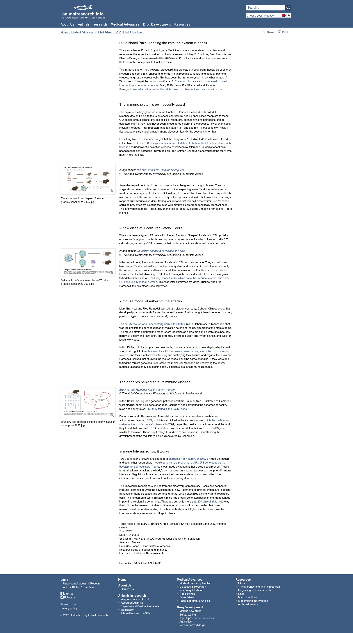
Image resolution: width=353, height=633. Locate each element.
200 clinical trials (207, 501)
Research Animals (132, 602)
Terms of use (68, 604)
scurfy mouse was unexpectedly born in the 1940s (155, 324)
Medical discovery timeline (195, 582)
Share (270, 32)
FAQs (241, 582)
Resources (182, 24)
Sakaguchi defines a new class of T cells (160, 251)
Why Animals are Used (135, 598)
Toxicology (127, 609)
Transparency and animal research (259, 586)
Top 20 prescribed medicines (196, 617)
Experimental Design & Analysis (140, 606)
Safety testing (187, 614)
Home (64, 32)
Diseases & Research (192, 586)
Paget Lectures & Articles (194, 600)
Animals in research (92, 24)
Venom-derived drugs (192, 624)
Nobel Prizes (104, 32)
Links (241, 593)
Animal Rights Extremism (78, 587)
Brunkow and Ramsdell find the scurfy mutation (147, 389)
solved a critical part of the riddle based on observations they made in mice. (178, 89)
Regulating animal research (254, 589)
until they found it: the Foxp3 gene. (167, 409)
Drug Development (157, 24)
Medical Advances (125, 24)
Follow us (70, 597)
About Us (67, 24)
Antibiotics (185, 621)
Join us (68, 594)
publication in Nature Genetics (187, 458)
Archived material (248, 604)
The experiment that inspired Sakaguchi (160, 170)
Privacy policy (68, 608)
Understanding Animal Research (82, 583)
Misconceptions (247, 597)
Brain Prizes (186, 597)
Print (285, 32)
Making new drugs (190, 610)
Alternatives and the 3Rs (135, 613)
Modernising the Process (253, 600)
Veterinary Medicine (191, 589)
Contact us (127, 588)
